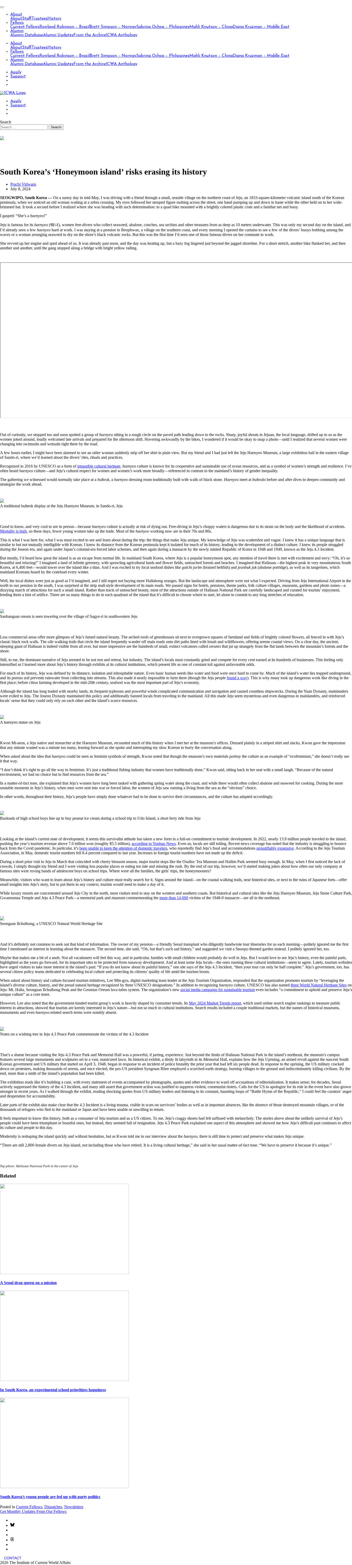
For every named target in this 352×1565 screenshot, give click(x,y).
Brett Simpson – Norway (113, 27)
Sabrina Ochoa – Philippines (162, 27)
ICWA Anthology (121, 35)
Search (5, 122)
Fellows (17, 23)
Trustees (39, 19)
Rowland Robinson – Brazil (64, 27)
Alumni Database (26, 35)
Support (18, 76)
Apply (15, 72)
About (16, 14)
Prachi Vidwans (23, 184)
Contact (12, 1558)
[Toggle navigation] (2, 7)
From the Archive (89, 35)
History (54, 19)
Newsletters (73, 1507)
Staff (27, 19)
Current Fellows (24, 27)
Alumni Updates (58, 35)
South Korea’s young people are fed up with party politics (50, 1497)
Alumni (16, 31)
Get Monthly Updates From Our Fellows (33, 1511)
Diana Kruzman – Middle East (261, 27)
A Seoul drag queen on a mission (28, 1283)
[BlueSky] (12, 1525)
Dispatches (53, 1507)
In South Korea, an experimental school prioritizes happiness (53, 1390)
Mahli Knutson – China (211, 27)
